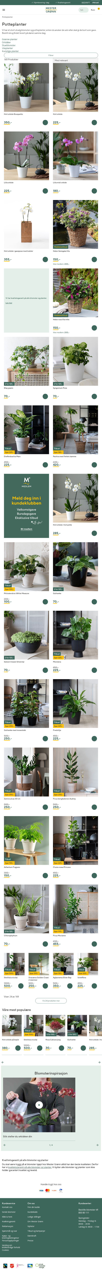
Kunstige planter (10, 51)
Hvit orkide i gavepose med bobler (18, 251)
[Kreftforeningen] (20, 1266)
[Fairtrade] (5, 1266)
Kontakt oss (7, 1207)
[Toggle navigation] (3, 10)
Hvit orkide (57, 114)
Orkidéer (6, 42)
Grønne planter (9, 39)
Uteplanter (7, 48)
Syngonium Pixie (60, 388)
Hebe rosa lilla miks (61, 319)
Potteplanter (7, 17)
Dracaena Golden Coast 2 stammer (39, 978)
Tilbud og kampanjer (36, 1231)
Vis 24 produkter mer (51, 1001)
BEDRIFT (86, 3)
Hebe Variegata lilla (61, 251)
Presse (30, 1240)
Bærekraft (31, 1235)
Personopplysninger (10, 1240)
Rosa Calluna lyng (53, 1040)
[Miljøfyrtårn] (30, 1266)
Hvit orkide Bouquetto (13, 114)
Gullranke (57, 593)
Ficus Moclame (59, 935)
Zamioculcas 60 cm (12, 799)
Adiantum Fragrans (12, 867)
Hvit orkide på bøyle (10, 1040)
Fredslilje (57, 730)
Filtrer (51, 55)
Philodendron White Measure (16, 593)
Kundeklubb (32, 1212)
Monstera (57, 662)
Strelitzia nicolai (11, 977)
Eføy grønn (8, 388)
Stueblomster (9, 45)
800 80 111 (83, 1212)
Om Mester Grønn (35, 1221)
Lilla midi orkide (60, 182)
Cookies (5, 1250)
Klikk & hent (7, 1216)
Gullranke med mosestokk (15, 730)
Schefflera (82, 977)
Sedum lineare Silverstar (14, 662)
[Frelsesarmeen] (12, 1266)
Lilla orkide (8, 182)
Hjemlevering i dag (41, 2)
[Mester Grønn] (51, 9)
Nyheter (30, 1226)
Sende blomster (9, 1212)
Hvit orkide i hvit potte (62, 525)
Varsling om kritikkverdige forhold (11, 1246)
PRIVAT (95, 3)
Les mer (9, 303)
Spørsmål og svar (9, 1231)
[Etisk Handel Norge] (40, 1266)
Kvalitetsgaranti (64, 2)
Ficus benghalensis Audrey (64, 799)
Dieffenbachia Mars (12, 456)
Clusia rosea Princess (62, 867)
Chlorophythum (10, 935)
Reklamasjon (7, 1226)
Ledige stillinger (34, 1216)
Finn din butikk (33, 1207)
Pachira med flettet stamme (64, 456)
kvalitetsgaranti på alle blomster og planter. (30, 1167)
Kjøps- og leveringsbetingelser (10, 1236)
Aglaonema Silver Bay (62, 977)
